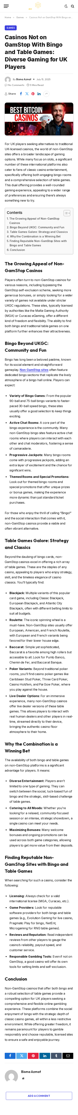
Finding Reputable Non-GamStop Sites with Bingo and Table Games (38, 243)
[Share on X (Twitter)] (27, 94)
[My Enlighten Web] (39, 6)
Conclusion (17, 249)
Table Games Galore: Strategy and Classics (39, 231)
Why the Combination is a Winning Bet (35, 236)
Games (11, 28)
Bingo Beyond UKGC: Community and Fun (37, 227)
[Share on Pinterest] (33, 94)
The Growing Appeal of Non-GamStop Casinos (34, 221)
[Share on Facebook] (21, 94)
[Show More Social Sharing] (46, 94)
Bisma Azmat (23, 79)
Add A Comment (39, 1095)
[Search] (72, 6)
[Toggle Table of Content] (65, 213)
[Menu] (6, 6)
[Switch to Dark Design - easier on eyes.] (66, 6)
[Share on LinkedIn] (39, 94)
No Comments (16, 84)
